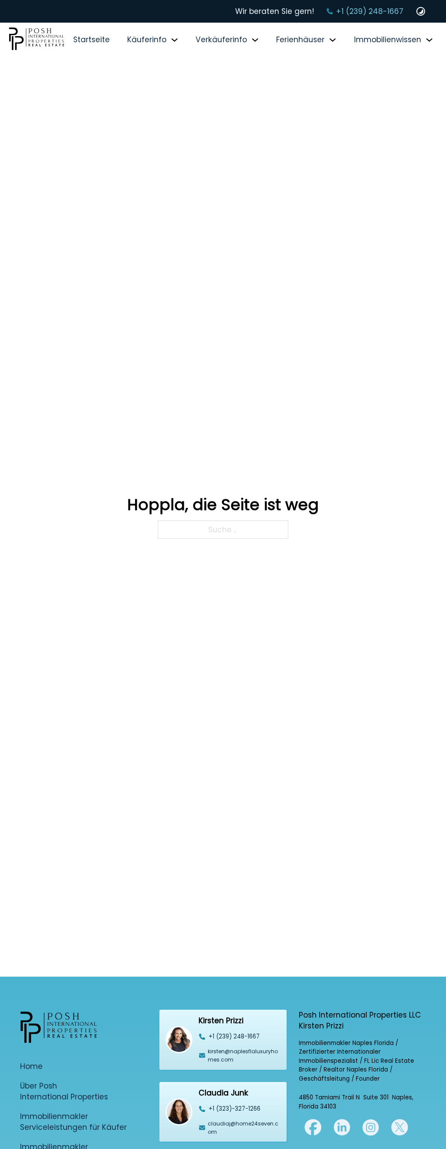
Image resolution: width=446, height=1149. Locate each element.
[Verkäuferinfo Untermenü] (255, 40)
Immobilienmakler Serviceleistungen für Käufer (73, 1121)
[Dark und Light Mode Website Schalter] (421, 11)
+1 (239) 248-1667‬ (369, 11)
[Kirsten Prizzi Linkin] (342, 1127)
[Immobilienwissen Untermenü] (429, 40)
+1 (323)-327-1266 (234, 1109)
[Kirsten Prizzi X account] (312, 1127)
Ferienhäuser (300, 39)
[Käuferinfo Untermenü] (174, 40)
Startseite (91, 39)
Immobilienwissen (387, 39)
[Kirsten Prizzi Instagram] (370, 1127)
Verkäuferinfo (221, 39)
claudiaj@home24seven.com (243, 1128)
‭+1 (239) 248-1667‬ (234, 1036)
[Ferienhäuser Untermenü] (332, 40)
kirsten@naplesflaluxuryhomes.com (243, 1055)
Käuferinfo (146, 39)
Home (31, 1066)
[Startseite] (36, 40)
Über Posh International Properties (64, 1091)
